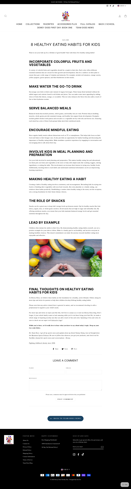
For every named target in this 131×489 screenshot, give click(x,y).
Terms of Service (28, 460)
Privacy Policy (27, 447)
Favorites (48, 24)
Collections (33, 24)
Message (33, 378)
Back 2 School (107, 24)
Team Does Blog (27, 463)
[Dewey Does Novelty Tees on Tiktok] (83, 454)
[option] (65, 2)
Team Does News (85, 27)
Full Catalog (87, 24)
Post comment (65, 399)
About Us (25, 440)
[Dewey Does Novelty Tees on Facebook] (78, 454)
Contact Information (29, 456)
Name (31, 368)
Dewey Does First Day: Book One (54, 27)
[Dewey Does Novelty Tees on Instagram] (74, 454)
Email (68, 368)
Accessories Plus (67, 24)
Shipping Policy (27, 453)
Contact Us (26, 443)
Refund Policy (27, 450)
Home (19, 24)
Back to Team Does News (67, 418)
